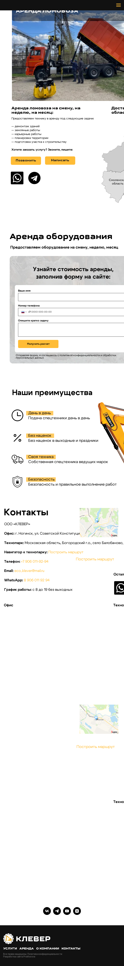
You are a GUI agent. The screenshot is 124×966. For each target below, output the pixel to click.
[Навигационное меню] (118, 5)
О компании (47, 948)
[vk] (47, 911)
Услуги (10, 948)
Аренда (26, 948)
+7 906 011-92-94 (34, 561)
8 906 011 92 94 (37, 580)
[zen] (77, 911)
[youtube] (67, 911)
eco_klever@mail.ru (29, 571)
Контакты (71, 948)
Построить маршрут (65, 552)
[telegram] (57, 911)
